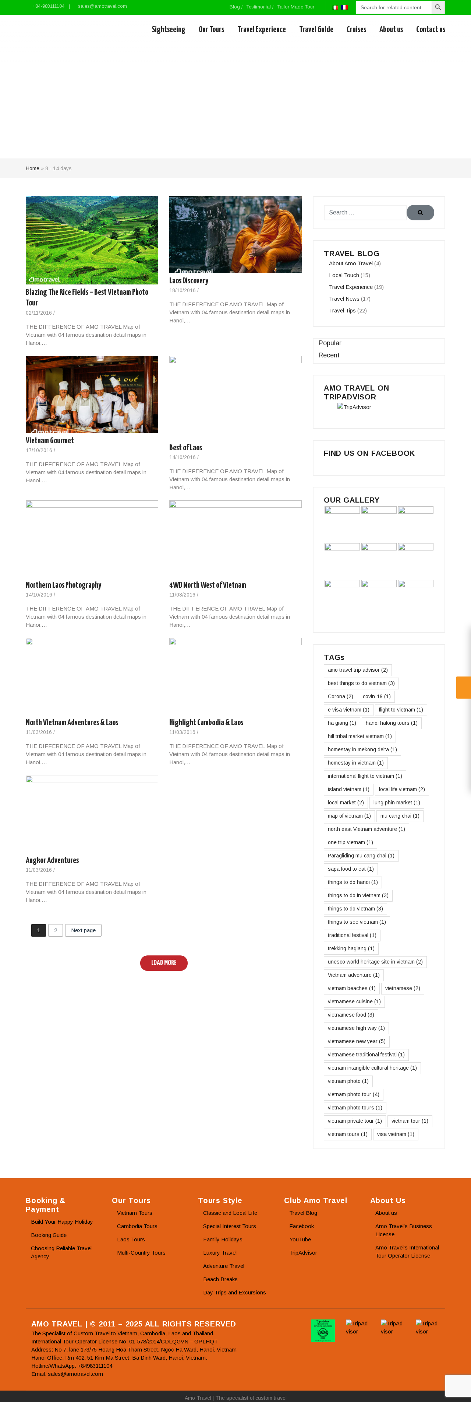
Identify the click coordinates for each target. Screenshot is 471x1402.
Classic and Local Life (230, 1213)
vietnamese (402, 988)
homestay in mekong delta (362, 749)
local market (346, 802)
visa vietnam (395, 1134)
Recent (329, 355)
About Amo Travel (351, 263)
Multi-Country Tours (141, 1252)
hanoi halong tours (392, 723)
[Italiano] (335, 7)
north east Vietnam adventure (366, 829)
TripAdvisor (303, 1252)
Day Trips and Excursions (234, 1292)
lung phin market (396, 802)
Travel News (344, 299)
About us (391, 29)
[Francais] (344, 7)
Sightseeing (168, 29)
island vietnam (348, 789)
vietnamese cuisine (354, 1001)
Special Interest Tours (229, 1226)
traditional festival (352, 935)
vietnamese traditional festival (366, 1054)
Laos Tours (131, 1239)
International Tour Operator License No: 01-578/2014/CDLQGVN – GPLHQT (124, 1341)
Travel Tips (342, 310)
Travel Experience (261, 29)
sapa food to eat (351, 869)
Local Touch (344, 275)
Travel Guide (316, 29)
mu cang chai (399, 816)
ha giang (342, 723)
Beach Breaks (220, 1279)
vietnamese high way (356, 1028)
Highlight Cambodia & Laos (206, 723)
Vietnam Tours (134, 1213)
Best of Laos (185, 447)
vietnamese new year (357, 1041)
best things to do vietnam (361, 683)
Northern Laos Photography (63, 585)
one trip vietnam (350, 842)
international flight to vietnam (365, 776)
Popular (330, 343)
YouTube (300, 1239)
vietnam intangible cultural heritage (372, 1068)
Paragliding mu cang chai (361, 856)
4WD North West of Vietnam (207, 585)
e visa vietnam (348, 710)
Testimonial (258, 7)
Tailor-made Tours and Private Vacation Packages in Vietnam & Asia (60, 30)
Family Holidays (222, 1239)
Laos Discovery (188, 281)
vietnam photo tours (355, 1108)
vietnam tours (348, 1134)
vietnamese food (351, 1015)
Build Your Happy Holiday (62, 1222)
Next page (83, 930)
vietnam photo (348, 1081)
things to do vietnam (355, 909)
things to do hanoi (353, 882)
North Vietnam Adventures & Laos (72, 723)
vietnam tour (410, 1121)
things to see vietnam (357, 922)
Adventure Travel (223, 1266)
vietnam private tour (355, 1121)
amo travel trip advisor (358, 670)
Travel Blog (303, 1213)
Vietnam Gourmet (50, 440)
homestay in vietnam (356, 763)
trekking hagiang (351, 948)
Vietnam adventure (354, 975)
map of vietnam (349, 816)
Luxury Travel (220, 1252)
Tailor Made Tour (295, 7)
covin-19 (377, 696)
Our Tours (211, 29)
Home (32, 168)
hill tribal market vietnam (360, 736)
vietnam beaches (352, 988)
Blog (235, 7)
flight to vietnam (401, 710)
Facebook (301, 1226)
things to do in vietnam (358, 895)
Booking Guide (49, 1235)
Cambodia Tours (137, 1226)
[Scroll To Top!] (456, 1389)
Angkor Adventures (52, 860)
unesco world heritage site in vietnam (375, 962)
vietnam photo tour (353, 1094)
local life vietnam (402, 789)
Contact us (430, 29)
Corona (340, 696)
